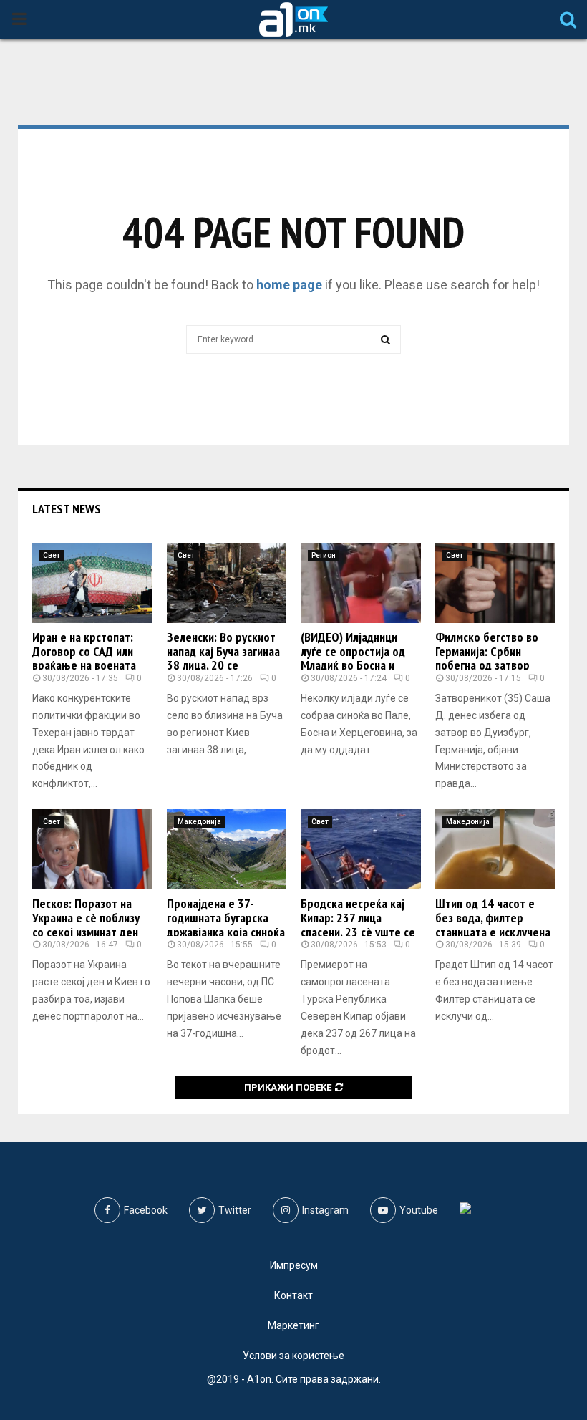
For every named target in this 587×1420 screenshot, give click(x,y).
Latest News (66, 509)
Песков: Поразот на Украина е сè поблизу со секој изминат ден (86, 917)
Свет (51, 555)
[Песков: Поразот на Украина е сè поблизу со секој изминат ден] (92, 849)
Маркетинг (293, 1325)
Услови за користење (293, 1355)
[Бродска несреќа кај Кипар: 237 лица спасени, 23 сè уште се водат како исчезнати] (361, 849)
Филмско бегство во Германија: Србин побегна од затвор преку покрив (486, 658)
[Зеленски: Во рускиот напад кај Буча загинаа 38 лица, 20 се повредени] (227, 583)
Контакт (293, 1295)
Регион (323, 555)
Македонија (199, 822)
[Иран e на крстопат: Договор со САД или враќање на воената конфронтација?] (92, 583)
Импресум (294, 1265)
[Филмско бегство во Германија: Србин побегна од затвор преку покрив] (495, 583)
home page (289, 284)
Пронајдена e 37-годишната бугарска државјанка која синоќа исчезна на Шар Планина (226, 931)
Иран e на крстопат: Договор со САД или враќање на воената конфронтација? (84, 658)
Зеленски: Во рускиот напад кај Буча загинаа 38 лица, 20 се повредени (223, 658)
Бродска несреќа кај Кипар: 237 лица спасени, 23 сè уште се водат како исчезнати (358, 924)
